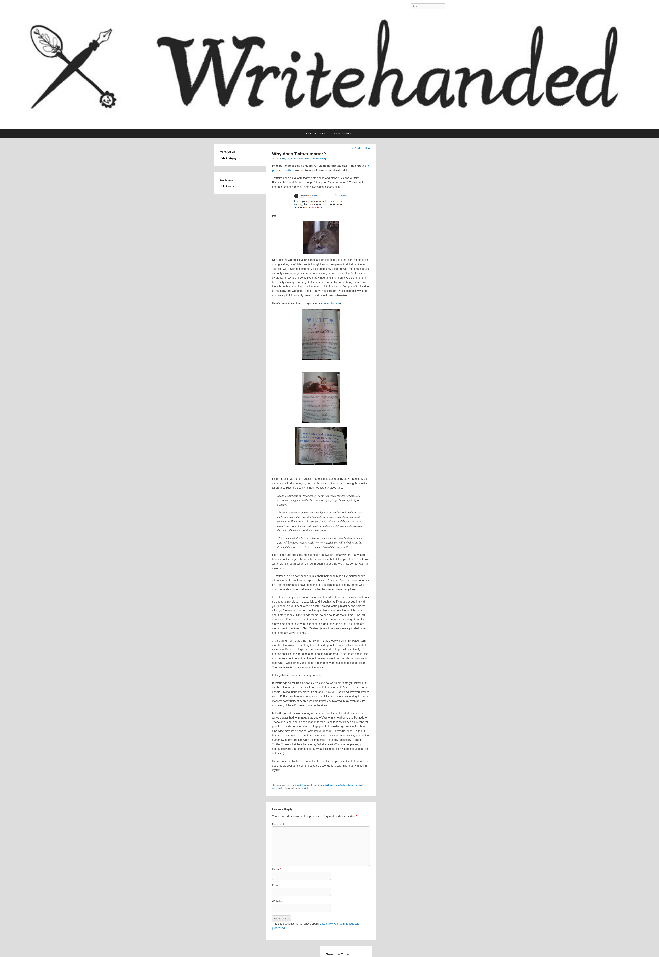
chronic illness (326, 785)
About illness (301, 785)
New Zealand (341, 785)
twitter (351, 785)
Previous (357, 148)
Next (369, 148)
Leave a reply (319, 158)
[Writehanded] (329, 71)
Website (277, 901)
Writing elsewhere (343, 133)
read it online (332, 303)
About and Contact (316, 133)
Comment (278, 824)
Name (276, 869)
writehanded (304, 158)
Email (276, 885)
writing (358, 785)
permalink (303, 788)
